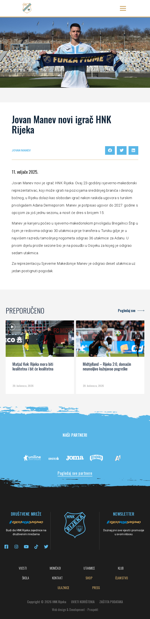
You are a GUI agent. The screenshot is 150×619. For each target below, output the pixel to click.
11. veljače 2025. (25, 172)
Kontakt (57, 578)
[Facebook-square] (6, 547)
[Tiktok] (36, 547)
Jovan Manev (21, 150)
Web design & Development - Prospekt (75, 609)
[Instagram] (16, 547)
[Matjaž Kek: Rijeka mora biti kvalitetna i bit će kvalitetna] (40, 340)
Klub (121, 568)
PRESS (96, 587)
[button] (123, 8)
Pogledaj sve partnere (75, 473)
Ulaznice (63, 587)
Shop (89, 578)
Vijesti (23, 568)
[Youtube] (26, 547)
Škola (25, 578)
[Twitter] (46, 547)
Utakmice (89, 568)
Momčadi (55, 568)
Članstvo (121, 578)
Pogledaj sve (126, 310)
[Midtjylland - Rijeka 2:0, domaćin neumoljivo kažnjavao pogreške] (110, 340)
